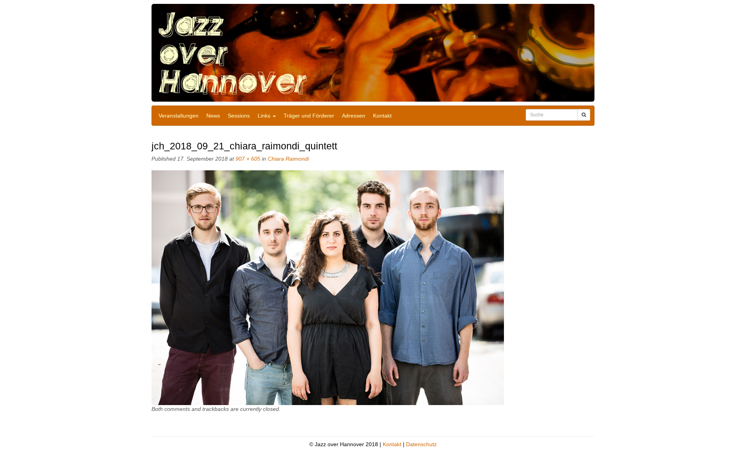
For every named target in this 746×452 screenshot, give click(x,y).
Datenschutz (421, 444)
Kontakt (382, 116)
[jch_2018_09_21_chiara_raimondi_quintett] (328, 287)
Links (265, 116)
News (213, 116)
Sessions (239, 116)
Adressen (353, 116)
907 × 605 (247, 159)
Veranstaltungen (179, 116)
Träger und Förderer (309, 116)
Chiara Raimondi (288, 159)
